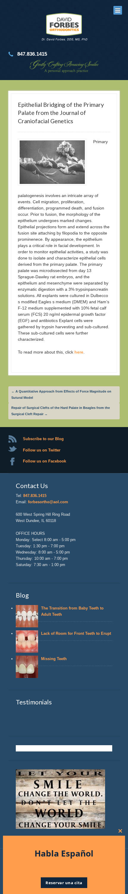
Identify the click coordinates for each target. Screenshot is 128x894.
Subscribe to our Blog (43, 439)
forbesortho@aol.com (48, 502)
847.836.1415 (34, 495)
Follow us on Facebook (44, 461)
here (78, 352)
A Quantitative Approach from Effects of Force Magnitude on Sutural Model (61, 394)
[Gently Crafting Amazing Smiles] (64, 27)
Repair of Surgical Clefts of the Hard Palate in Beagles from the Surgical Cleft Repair (60, 411)
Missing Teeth (55, 659)
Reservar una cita (64, 882)
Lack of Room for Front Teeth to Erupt (76, 633)
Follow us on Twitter (41, 450)
